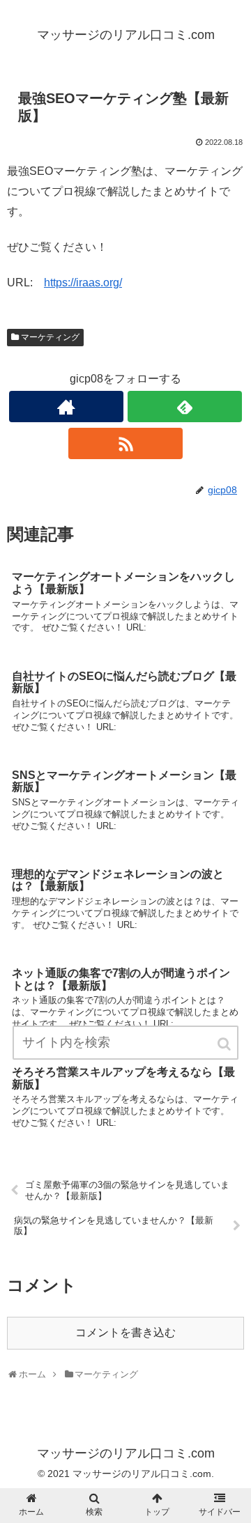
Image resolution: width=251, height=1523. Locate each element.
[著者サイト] (66, 406)
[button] (225, 1044)
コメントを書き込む (125, 1332)
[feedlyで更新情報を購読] (184, 406)
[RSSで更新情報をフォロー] (125, 443)
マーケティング (50, 337)
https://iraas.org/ (83, 282)
